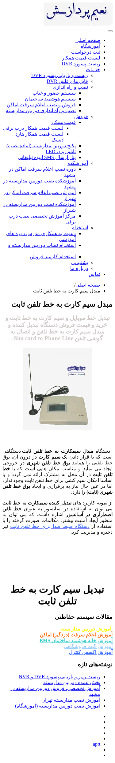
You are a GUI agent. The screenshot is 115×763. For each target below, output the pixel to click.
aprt (96, 744)
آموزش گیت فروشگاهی (88, 646)
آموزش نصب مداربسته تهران (70, 700)
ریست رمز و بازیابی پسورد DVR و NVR (59, 676)
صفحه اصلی (87, 285)
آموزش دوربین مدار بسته (86, 628)
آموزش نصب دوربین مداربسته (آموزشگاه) (57, 705)
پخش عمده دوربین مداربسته (71, 682)
